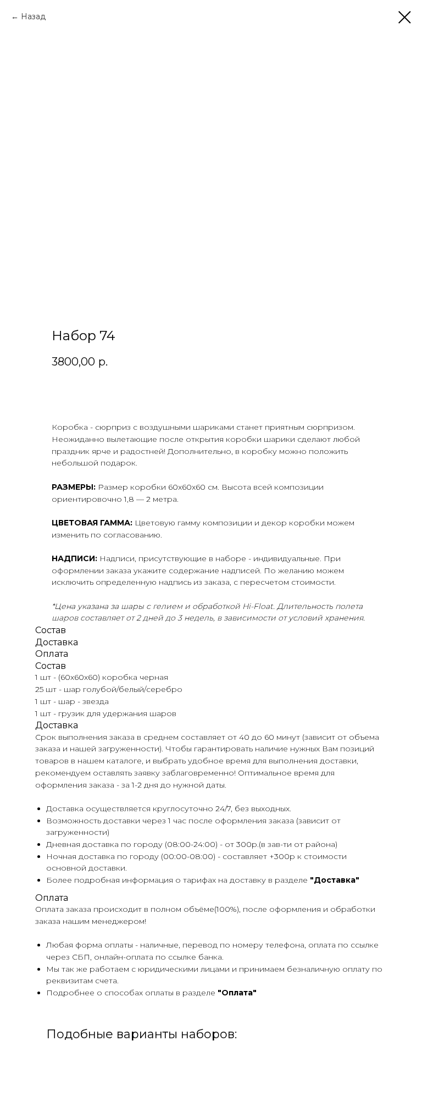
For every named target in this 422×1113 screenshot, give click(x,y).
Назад (33, 16)
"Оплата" (237, 993)
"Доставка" (334, 880)
